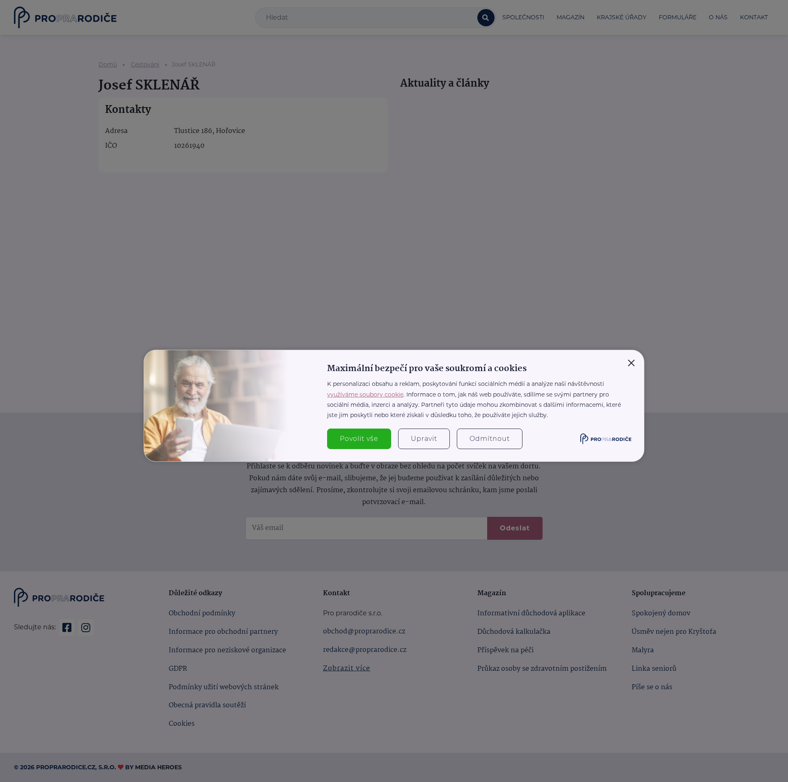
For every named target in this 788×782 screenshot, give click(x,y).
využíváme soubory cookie (365, 394)
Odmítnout (490, 439)
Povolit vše (359, 439)
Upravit (424, 439)
